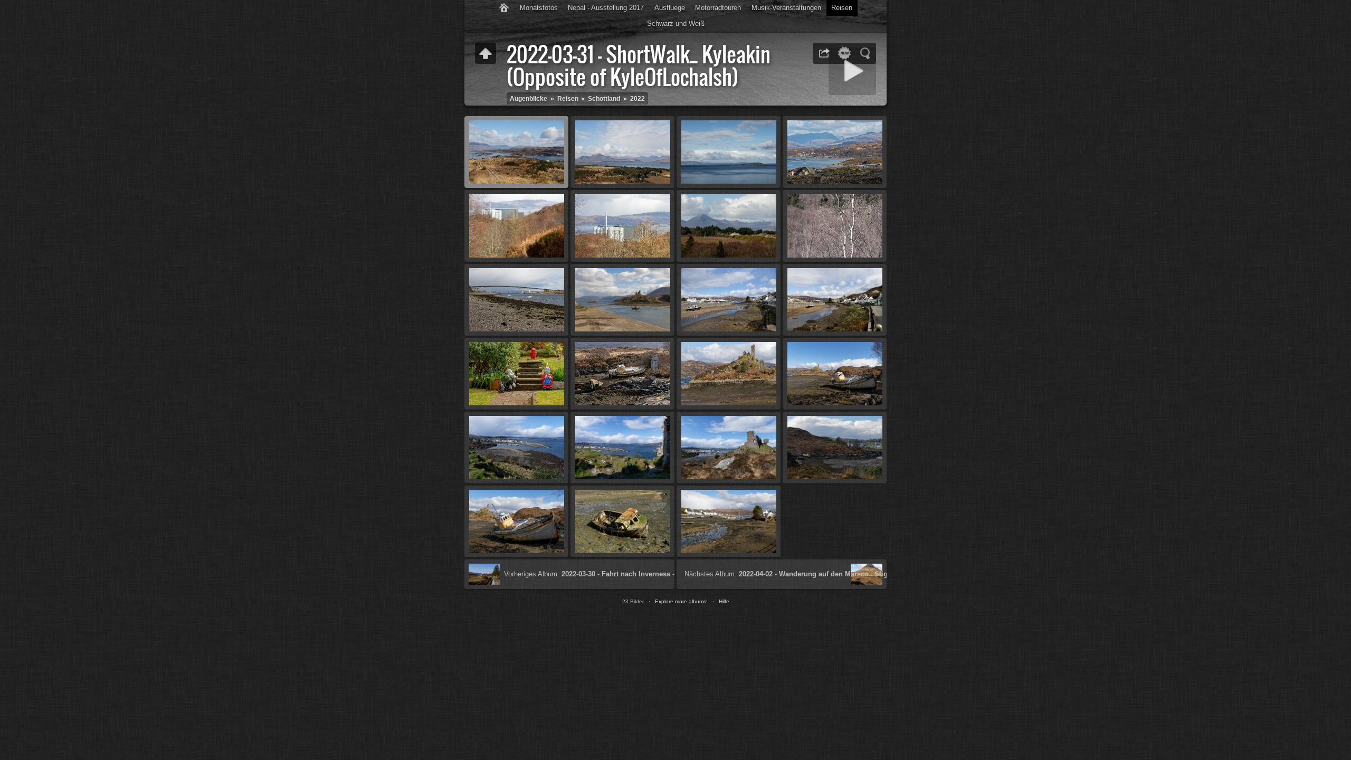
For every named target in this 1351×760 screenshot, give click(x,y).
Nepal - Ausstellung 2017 (606, 8)
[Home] (504, 8)
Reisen (841, 8)
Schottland (604, 98)
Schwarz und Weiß (676, 23)
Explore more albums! (681, 601)
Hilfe (724, 601)
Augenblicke (528, 98)
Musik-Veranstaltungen (786, 8)
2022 (637, 98)
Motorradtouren (718, 8)
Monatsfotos (539, 8)
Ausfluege (669, 8)
